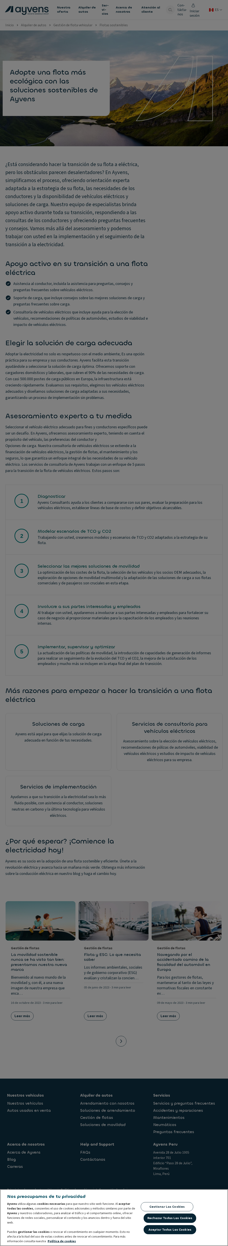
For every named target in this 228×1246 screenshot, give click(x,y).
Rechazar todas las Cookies (169, 1218)
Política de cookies (62, 1241)
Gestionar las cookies (167, 1207)
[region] (114, 1217)
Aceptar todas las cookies (170, 1230)
